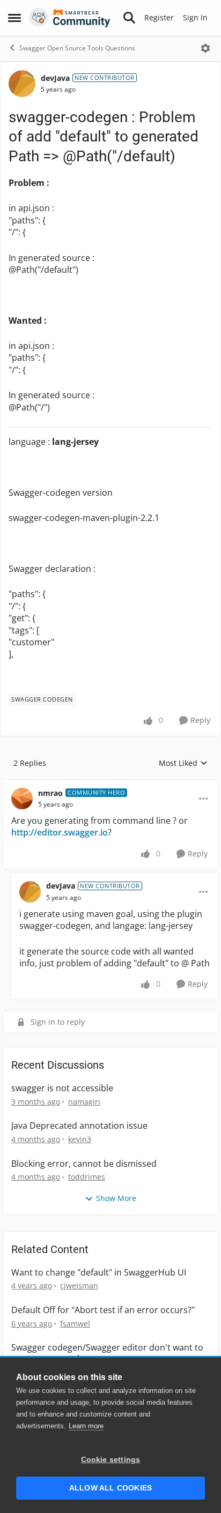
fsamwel (75, 1323)
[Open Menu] (205, 48)
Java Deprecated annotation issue (79, 1125)
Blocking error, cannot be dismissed (84, 1163)
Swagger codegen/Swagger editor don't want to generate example (107, 1353)
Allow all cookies (110, 1488)
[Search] (129, 17)
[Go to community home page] (69, 17)
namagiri (84, 1102)
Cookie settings (111, 1460)
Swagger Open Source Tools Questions (77, 48)
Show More (116, 1198)
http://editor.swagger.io (59, 832)
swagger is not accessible (62, 1088)
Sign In (195, 17)
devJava (55, 78)
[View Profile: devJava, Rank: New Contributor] (22, 83)
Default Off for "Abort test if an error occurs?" (103, 1310)
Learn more (86, 1426)
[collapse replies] (110, 784)
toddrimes (86, 1177)
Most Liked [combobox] (183, 763)
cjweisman (79, 1285)
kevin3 (79, 1139)
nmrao (50, 793)
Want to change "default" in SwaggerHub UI (98, 1272)
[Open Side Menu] (14, 18)
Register (159, 17)
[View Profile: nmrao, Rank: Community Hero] (22, 798)
